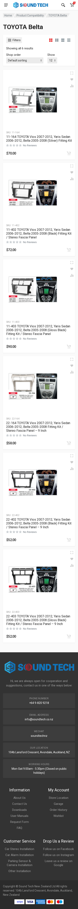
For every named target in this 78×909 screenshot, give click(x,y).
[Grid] (51, 40)
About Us (19, 798)
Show (51, 55)
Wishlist (58, 816)
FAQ (19, 828)
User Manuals (19, 816)
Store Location (58, 798)
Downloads (19, 810)
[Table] (69, 40)
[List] (63, 40)
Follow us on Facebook (58, 849)
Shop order (13, 55)
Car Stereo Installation (19, 849)
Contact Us (19, 804)
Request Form (19, 822)
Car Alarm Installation (19, 855)
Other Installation (19, 871)
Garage (58, 804)
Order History (58, 810)
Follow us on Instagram (58, 855)
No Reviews (30, 145)
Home (8, 15)
